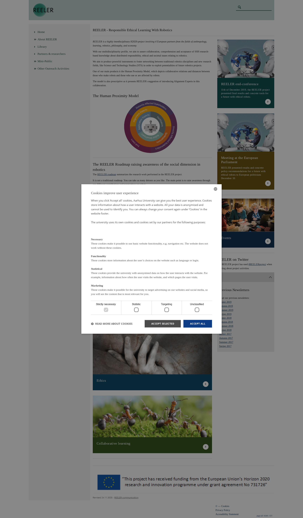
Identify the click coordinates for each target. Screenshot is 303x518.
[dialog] (151, 259)
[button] (111, 324)
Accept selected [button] (162, 323)
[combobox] (215, 189)
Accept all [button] (197, 323)
